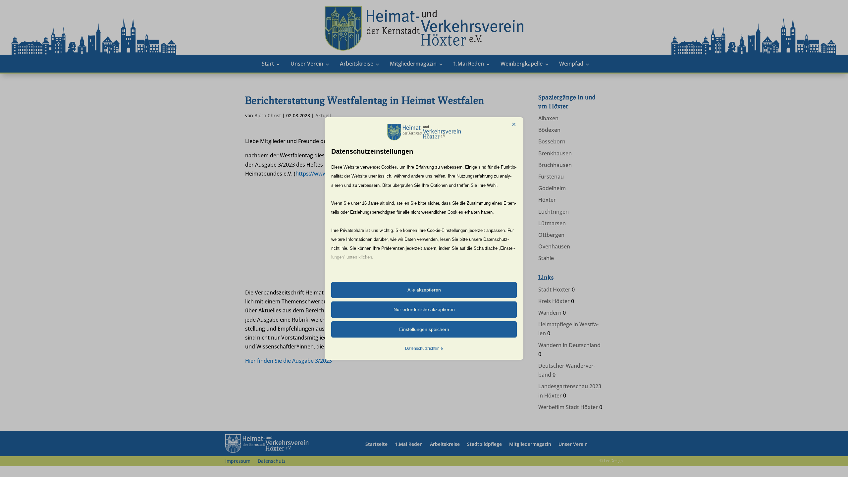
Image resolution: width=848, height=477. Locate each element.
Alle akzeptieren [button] (424, 289)
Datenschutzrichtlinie (424, 348)
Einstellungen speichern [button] (424, 329)
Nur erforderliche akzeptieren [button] (424, 309)
